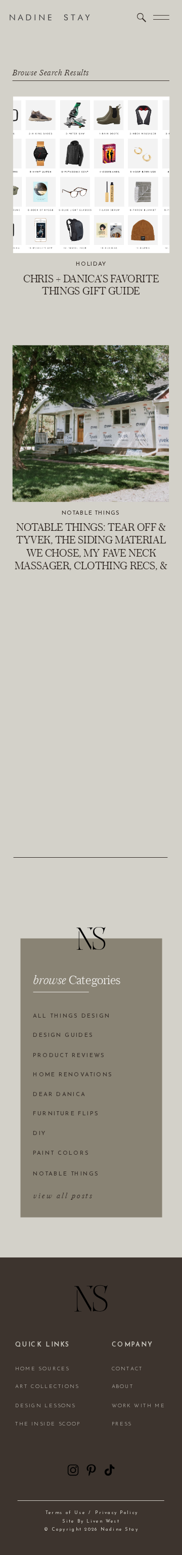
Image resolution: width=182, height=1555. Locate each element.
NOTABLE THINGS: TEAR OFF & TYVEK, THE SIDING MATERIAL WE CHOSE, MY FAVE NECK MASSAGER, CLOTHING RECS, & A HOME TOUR (91, 552)
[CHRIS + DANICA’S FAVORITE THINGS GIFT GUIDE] (91, 175)
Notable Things (91, 513)
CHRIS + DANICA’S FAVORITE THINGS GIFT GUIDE (91, 284)
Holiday (91, 264)
